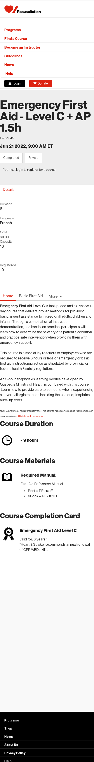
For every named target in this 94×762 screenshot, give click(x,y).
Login (17, 83)
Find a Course (15, 39)
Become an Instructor (22, 47)
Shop (8, 728)
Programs (12, 30)
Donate (43, 83)
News (9, 65)
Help (9, 73)
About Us (11, 745)
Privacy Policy (15, 753)
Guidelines (13, 56)
